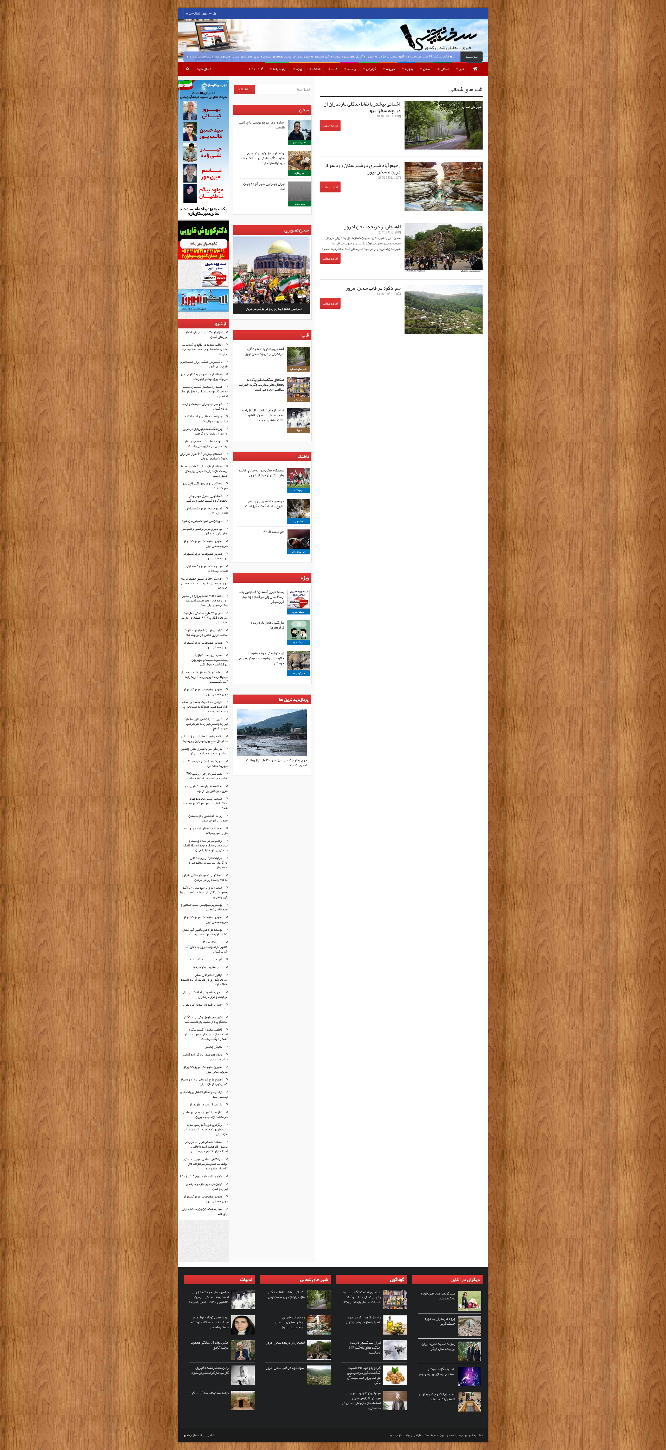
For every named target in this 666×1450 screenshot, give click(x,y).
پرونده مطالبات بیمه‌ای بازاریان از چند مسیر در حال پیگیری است (204, 443)
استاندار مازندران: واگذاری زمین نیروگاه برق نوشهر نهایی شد (204, 376)
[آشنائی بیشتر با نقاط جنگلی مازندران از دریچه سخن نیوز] (298, 356)
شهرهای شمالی (472, 106)
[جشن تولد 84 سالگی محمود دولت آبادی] (243, 1350)
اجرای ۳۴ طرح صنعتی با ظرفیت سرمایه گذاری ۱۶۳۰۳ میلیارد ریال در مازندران (204, 618)
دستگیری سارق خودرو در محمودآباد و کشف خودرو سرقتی (207, 498)
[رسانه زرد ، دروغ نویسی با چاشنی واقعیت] (299, 130)
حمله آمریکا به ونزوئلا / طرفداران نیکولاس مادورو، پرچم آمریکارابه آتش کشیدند (204, 677)
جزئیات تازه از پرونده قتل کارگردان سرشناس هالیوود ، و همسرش (208, 863)
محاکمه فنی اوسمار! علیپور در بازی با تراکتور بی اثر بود (206, 788)
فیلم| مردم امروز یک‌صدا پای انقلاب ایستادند (206, 510)
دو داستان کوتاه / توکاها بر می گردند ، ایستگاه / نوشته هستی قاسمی (210, 1322)
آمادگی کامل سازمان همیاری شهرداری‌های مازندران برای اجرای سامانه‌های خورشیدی (361, 56)
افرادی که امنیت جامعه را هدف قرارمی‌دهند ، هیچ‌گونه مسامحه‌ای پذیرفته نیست (205, 706)
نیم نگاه (298, 490)
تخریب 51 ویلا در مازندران (205, 1104)
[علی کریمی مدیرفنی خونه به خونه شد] (469, 1301)
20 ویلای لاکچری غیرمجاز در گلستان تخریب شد (436, 1396)
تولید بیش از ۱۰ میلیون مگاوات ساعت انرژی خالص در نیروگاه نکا (206, 632)
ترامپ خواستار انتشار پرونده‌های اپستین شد (204, 1094)
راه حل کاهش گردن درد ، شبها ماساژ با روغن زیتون (363, 1319)
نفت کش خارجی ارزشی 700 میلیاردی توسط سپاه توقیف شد (207, 776)
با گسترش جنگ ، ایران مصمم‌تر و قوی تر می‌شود (204, 364)
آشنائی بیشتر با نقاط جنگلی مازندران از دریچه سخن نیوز (362, 107)
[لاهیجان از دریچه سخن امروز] (319, 1350)
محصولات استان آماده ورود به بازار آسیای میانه (206, 830)
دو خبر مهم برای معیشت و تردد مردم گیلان (205, 406)
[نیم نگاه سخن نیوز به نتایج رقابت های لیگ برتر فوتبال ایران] (298, 478)
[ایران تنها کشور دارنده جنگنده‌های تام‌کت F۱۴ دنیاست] (395, 1350)
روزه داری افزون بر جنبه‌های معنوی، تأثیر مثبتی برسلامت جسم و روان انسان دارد (262, 157)
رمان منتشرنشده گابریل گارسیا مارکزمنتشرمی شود (210, 1370)
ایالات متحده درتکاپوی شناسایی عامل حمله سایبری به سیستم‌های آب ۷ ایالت (204, 349)
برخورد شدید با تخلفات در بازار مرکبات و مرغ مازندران (205, 994)
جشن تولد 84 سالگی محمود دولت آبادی (210, 1345)
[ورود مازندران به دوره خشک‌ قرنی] (469, 1326)
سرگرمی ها (298, 673)
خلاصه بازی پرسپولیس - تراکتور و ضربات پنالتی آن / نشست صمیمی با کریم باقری (204, 892)
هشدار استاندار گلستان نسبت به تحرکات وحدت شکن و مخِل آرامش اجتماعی (204, 391)
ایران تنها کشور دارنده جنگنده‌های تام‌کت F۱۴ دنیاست (365, 1347)
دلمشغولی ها (298, 521)
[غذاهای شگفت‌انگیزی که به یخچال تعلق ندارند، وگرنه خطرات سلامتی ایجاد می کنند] (298, 387)
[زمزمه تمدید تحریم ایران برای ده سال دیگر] (469, 1351)
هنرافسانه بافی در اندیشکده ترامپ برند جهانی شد (206, 418)
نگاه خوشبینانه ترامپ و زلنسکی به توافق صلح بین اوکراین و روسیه (204, 738)
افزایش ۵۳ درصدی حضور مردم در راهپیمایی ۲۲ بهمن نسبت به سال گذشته (204, 583)
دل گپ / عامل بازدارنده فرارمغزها (267, 625)
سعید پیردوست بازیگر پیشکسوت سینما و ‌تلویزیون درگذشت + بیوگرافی (209, 660)
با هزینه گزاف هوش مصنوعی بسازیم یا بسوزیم (437, 1371)
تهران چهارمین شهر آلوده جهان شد (264, 186)
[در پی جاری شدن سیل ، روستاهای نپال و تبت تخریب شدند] (272, 755)
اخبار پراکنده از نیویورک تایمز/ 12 (201, 1176)
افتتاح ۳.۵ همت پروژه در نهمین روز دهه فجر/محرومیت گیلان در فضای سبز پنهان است (205, 600)
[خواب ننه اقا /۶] (298, 539)
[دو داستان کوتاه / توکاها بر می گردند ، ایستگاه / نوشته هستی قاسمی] (243, 1325)
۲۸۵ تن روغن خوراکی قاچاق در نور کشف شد (205, 485)
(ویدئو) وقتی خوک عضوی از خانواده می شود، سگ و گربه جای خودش (261, 657)
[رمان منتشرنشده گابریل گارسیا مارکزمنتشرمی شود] (243, 1375)
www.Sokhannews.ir (201, 13)
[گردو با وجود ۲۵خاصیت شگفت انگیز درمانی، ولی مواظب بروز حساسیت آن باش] (395, 1375)
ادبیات (298, 430)
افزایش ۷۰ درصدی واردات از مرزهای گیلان (206, 334)
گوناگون (298, 399)
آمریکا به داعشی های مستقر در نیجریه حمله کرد (205, 763)
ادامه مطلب (330, 125)
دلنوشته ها (298, 642)
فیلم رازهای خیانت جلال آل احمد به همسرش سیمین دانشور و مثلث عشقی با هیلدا (262, 415)
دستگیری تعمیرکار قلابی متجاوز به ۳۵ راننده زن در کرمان (205, 877)
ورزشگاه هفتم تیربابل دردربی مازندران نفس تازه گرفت (205, 431)
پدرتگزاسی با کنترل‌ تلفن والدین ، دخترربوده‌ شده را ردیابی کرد (204, 751)
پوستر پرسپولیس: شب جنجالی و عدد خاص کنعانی (204, 907)
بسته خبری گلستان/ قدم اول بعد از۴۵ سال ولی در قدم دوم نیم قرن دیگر (261, 596)
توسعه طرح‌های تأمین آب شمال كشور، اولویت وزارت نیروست (205, 932)
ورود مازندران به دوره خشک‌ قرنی (440, 1321)
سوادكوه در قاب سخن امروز (373, 288)
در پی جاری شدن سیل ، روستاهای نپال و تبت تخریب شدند (273, 56)
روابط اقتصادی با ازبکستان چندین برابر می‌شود (208, 818)
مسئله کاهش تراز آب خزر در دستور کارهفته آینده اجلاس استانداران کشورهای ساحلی (206, 1146)
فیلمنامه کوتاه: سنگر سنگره (209, 1392)
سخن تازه (299, 173)
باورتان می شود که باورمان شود (202, 520)
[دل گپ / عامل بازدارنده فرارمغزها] (298, 630)
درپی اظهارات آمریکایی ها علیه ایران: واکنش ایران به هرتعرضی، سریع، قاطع (206, 724)
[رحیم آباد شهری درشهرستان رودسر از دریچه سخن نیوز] (319, 1325)
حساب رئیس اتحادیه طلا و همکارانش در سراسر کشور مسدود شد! (205, 803)
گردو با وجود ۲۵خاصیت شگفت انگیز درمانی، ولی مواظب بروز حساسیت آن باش (364, 1375)
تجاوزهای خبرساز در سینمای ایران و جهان (207, 1186)
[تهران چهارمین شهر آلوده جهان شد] (299, 191)
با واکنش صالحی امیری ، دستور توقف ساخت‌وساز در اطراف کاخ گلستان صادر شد (205, 1164)
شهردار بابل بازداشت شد (205, 959)
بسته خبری (298, 611)
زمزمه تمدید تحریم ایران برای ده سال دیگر (438, 1346)
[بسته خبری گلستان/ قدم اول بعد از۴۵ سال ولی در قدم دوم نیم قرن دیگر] (298, 599)
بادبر (186, 1435)
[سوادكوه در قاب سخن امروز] (319, 1375)
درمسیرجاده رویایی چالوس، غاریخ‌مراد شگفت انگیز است (264, 503)
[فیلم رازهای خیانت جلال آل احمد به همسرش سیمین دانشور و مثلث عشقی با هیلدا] (298, 418)
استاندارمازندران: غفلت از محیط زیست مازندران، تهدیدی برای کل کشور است (204, 471)
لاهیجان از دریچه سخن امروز (372, 226)
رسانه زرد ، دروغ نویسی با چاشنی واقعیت (262, 125)
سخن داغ (299, 203)
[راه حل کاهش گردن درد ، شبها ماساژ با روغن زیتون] (395, 1325)
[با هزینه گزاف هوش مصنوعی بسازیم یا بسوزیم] (469, 1376)
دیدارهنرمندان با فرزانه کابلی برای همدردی (205, 1057)
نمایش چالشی (213, 1046)
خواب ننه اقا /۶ (273, 531)
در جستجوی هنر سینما (207, 967)
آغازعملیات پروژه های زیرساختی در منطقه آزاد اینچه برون (205, 1114)
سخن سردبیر (300, 142)
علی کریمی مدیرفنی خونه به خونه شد (438, 1296)
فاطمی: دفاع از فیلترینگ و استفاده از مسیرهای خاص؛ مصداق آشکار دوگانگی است (205, 1034)
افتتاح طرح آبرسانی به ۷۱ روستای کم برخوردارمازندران (204, 1082)
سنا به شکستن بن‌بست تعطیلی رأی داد (205, 1211)
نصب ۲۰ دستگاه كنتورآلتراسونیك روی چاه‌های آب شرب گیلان (206, 947)
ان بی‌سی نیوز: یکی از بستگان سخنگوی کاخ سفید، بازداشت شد (206, 1019)
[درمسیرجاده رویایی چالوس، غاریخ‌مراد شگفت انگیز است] (298, 508)
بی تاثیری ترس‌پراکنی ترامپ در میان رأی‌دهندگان (205, 531)
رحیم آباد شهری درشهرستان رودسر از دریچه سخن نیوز (362, 168)
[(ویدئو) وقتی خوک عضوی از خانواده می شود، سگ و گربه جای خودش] (298, 660)
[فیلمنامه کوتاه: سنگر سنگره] (243, 1400)
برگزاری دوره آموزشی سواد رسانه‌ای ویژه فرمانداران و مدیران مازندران (206, 1129)
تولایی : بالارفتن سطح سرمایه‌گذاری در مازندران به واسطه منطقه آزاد (204, 980)
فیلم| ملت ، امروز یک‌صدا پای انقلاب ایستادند (206, 568)
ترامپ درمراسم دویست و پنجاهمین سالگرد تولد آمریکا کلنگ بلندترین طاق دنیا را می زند (205, 845)
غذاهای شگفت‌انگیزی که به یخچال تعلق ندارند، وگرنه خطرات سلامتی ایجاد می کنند (261, 384)
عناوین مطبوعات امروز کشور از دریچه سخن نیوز (205, 543)
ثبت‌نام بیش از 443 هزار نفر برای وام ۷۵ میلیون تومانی (204, 456)
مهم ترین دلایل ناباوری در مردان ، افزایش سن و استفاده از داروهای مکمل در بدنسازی (361, 1400)
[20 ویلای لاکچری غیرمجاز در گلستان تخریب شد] (469, 1402)
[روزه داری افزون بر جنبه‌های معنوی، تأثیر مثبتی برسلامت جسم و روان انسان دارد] (299, 160)
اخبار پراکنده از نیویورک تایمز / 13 (205, 1007)
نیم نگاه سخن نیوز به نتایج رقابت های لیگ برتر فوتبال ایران (261, 473)
